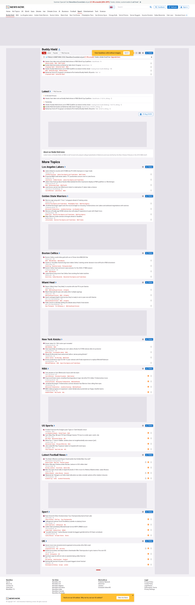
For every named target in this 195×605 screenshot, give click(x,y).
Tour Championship (66, 519)
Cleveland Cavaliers (181, 15)
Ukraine (38, 11)
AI (59, 11)
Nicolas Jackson (50, 467)
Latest (49, 53)
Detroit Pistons (123, 15)
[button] (65, 53)
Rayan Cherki (49, 462)
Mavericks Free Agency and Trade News (74, 277)
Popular (55, 53)
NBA (17, 15)
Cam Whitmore (49, 190)
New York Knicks (75, 15)
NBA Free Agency (84, 203)
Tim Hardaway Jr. (60, 306)
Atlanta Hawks (49, 63)
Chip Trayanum (49, 449)
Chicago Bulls (113, 15)
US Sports (66, 290)
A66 (57, 548)
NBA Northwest (75, 381)
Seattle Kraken (49, 392)
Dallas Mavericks (159, 15)
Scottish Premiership (64, 478)
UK (22, 11)
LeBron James (49, 357)
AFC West (48, 438)
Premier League (64, 462)
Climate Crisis (52, 11)
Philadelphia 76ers (88, 15)
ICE (59, 554)
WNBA (64, 530)
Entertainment (88, 11)
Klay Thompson (49, 306)
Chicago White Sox (61, 444)
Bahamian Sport (60, 67)
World (27, 11)
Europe (61, 565)
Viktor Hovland (49, 519)
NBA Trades (61, 63)
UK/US (47, 554)
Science (103, 11)
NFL (65, 438)
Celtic (55, 478)
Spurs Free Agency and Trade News (70, 363)
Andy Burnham (57, 559)
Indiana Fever (57, 530)
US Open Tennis (59, 535)
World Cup (48, 266)
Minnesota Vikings (57, 438)
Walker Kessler (57, 180)
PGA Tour (57, 519)
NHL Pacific (58, 392)
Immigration (53, 554)
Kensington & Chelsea (51, 565)
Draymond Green (50, 381)
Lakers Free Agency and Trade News (67, 174)
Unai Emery (59, 467)
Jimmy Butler (49, 220)
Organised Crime (50, 548)
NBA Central (70, 376)
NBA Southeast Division (55, 290)
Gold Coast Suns (50, 525)
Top (44, 53)
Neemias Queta (56, 266)
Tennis (67, 535)
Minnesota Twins (50, 444)
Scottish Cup (48, 478)
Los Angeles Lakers (26, 15)
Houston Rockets (147, 15)
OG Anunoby (58, 357)
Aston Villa (67, 467)
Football (73, 11)
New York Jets (59, 449)
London (66, 565)
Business (65, 11)
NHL (63, 392)
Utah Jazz (170, 15)
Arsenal (66, 473)
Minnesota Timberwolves (52, 209)
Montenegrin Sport (54, 185)
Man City (56, 462)
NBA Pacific (63, 185)
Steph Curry (48, 214)
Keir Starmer (48, 559)
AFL (65, 525)
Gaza (32, 11)
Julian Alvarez (59, 473)
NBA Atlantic (61, 260)
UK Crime (62, 548)
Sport (80, 11)
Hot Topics (16, 11)
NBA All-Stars (52, 260)
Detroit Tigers (62, 433)
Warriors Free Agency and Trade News (56, 203)
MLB (68, 433)
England (65, 559)
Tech (96, 11)
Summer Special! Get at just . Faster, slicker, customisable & (96, 2)
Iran (44, 11)
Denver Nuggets (135, 15)
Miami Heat (64, 15)
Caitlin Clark (48, 530)
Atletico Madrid (49, 473)
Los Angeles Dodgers (51, 433)
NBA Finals (66, 357)
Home (8, 11)
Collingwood (59, 525)
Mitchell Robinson (50, 363)
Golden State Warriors (41, 15)
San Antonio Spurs (101, 15)
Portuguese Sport (67, 266)
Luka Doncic (48, 180)
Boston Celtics (54, 15)
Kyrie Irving (48, 277)
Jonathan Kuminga (50, 174)
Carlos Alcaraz (49, 535)
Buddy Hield (10, 15)
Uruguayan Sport (50, 67)
